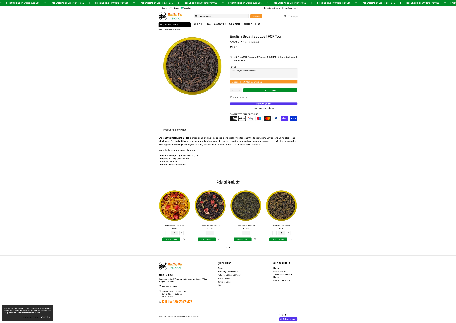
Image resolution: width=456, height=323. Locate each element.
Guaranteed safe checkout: (244, 114)
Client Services (289, 8)
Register (268, 8)
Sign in (277, 8)
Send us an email (169, 286)
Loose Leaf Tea (279, 271)
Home (160, 29)
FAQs (204, 279)
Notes (233, 67)
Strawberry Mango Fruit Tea (246, 225)
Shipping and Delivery (228, 271)
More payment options (264, 108)
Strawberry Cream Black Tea (281, 225)
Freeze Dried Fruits (281, 280)
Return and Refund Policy (229, 275)
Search (256, 16)
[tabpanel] (174, 217)
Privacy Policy (224, 278)
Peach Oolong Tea (174, 225)
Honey (276, 268)
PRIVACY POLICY (30, 317)
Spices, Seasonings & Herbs (282, 275)
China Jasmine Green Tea (210, 225)
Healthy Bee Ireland (170, 16)
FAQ (219, 285)
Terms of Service (225, 282)
